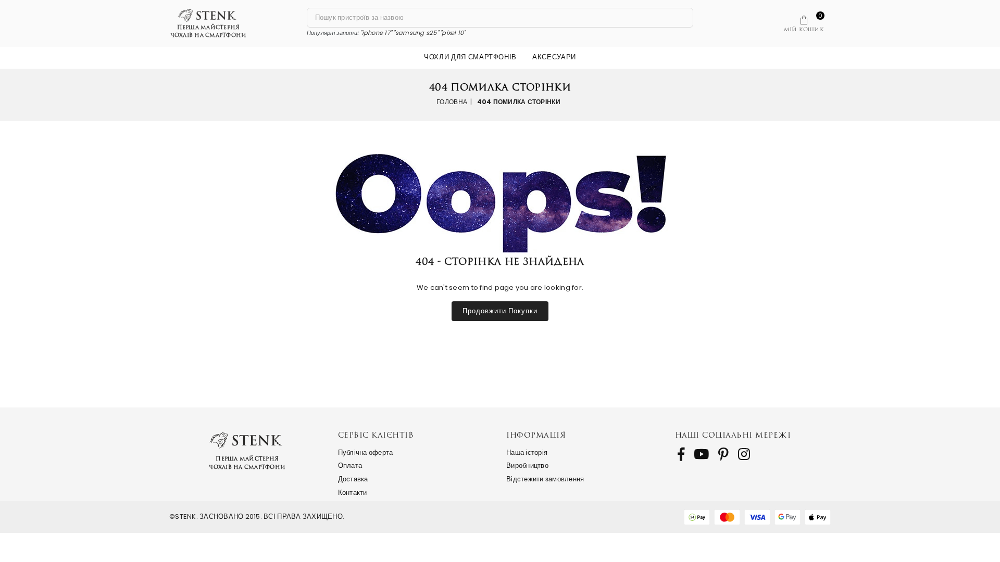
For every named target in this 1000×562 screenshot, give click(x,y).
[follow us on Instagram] (744, 454)
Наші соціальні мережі (733, 435)
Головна (451, 101)
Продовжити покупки (500, 311)
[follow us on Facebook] (681, 454)
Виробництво (527, 465)
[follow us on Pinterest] (723, 454)
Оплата (350, 465)
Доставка (353, 479)
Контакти (352, 492)
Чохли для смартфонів (470, 57)
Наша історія (526, 452)
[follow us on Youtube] (701, 454)
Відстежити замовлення (545, 479)
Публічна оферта (365, 452)
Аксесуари (554, 57)
